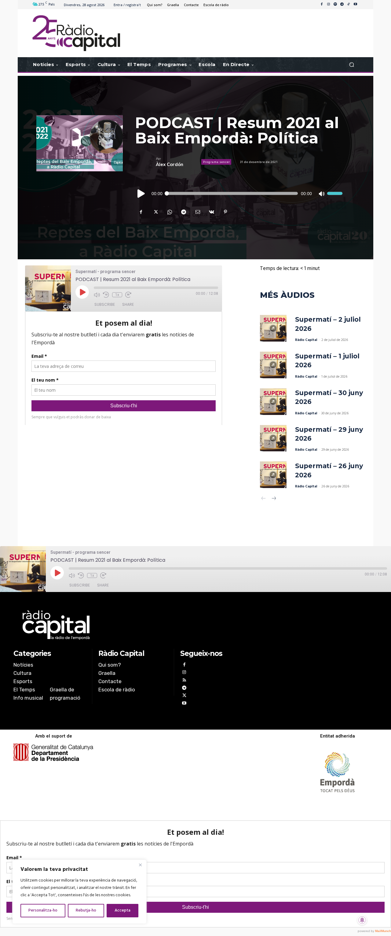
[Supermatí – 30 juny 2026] (273, 401)
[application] (238, 193)
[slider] (334, 193)
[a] (133, 625)
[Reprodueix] (141, 193)
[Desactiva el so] (321, 193)
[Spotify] (335, 4)
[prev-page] (264, 499)
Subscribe (104, 304)
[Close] (140, 864)
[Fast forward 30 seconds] (128, 295)
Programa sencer (216, 162)
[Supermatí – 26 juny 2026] (273, 474)
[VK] (211, 212)
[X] (155, 212)
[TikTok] (348, 4)
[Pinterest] (225, 212)
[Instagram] (328, 4)
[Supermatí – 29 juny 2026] (273, 438)
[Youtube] (355, 4)
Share (128, 304)
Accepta (122, 910)
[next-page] (273, 499)
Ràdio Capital (306, 340)
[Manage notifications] (362, 920)
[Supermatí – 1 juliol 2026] (273, 365)
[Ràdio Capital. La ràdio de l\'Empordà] (76, 33)
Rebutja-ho (86, 910)
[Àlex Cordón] (145, 162)
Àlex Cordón (169, 164)
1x (117, 295)
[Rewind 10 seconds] (106, 295)
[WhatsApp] (169, 212)
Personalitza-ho (42, 910)
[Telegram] (341, 4)
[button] (351, 64)
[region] (79, 892)
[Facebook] (321, 4)
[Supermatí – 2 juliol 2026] (273, 328)
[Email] (197, 212)
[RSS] (184, 681)
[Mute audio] (97, 295)
